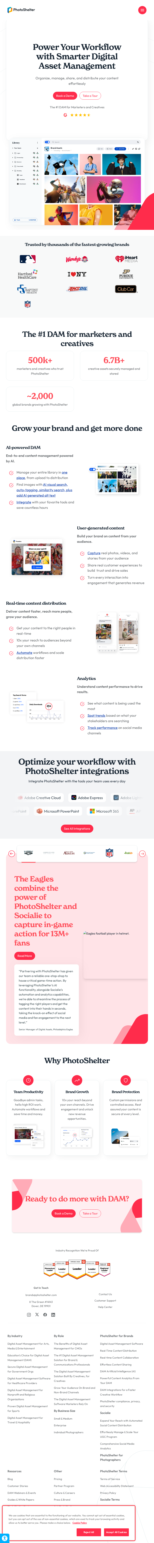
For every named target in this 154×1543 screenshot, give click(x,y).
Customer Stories (18, 1486)
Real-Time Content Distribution (118, 1350)
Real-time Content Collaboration (119, 1357)
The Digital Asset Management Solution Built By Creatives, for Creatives (72, 1376)
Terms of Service (110, 1479)
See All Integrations (77, 828)
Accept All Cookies (116, 1532)
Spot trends (96, 715)
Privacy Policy (108, 1493)
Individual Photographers (68, 1432)
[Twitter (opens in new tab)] (37, 1314)
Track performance (103, 728)
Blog (10, 1479)
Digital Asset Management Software (121, 1343)
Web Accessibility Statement (117, 1486)
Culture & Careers (64, 1493)
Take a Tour (90, 96)
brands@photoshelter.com (41, 1295)
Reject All (89, 1532)
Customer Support (105, 1300)
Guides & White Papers (21, 1499)
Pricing (58, 1479)
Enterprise (60, 1425)
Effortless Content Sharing (115, 1364)
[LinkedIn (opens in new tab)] (53, 1315)
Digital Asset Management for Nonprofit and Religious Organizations (25, 1394)
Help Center (105, 1307)
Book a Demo (65, 96)
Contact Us (105, 1294)
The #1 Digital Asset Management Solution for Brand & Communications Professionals (74, 1360)
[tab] (28, 853)
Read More (24, 956)
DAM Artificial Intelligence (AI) (118, 1371)
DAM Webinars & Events (22, 1493)
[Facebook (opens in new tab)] (45, 1315)
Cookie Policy (79, 1522)
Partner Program (64, 1486)
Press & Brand (62, 1499)
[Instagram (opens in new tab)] (29, 1315)
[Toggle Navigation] (142, 10)
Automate (24, 652)
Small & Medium (63, 1418)
